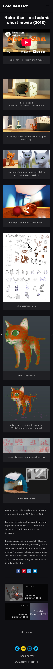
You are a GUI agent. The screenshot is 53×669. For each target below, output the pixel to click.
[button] (26, 632)
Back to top (27, 656)
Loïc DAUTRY (15, 6)
